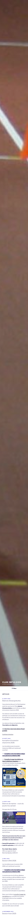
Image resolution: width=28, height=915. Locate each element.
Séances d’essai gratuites (11, 701)
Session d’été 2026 (9, 861)
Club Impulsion (11, 682)
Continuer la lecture (7, 734)
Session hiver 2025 (9, 913)
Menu (14, 688)
